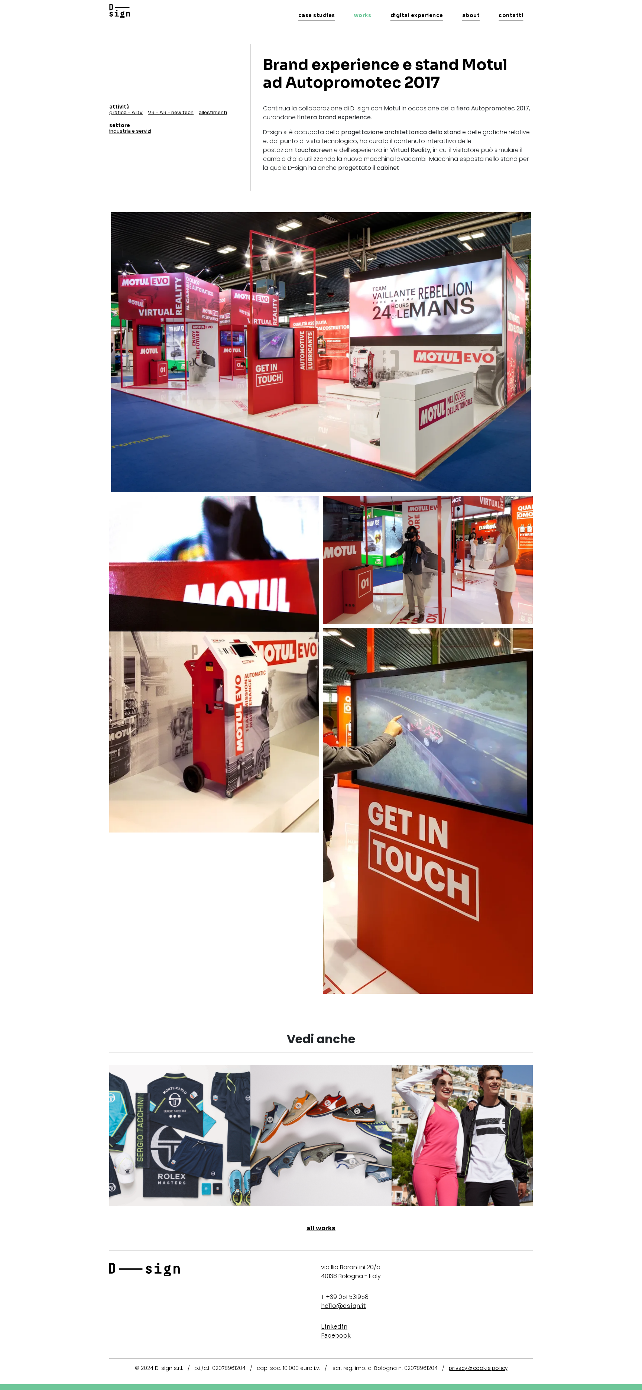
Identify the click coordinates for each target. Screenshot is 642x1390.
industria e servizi (130, 131)
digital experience (416, 15)
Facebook (336, 1335)
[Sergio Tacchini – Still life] (321, 1135)
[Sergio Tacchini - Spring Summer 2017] (462, 1135)
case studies (316, 15)
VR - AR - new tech (171, 112)
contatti (511, 15)
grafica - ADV (126, 112)
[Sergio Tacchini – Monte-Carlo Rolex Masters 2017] (179, 1135)
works (363, 15)
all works (321, 1228)
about (471, 15)
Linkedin (334, 1327)
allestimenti (213, 112)
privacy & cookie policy (478, 1368)
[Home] (119, 11)
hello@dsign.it (343, 1306)
